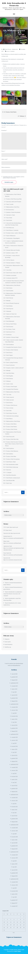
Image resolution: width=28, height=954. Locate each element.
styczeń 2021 (14, 815)
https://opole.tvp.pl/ (14, 527)
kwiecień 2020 (14, 836)
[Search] (23, 492)
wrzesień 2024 (14, 707)
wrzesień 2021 (14, 797)
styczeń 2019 (14, 870)
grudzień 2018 (14, 873)
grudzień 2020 (14, 818)
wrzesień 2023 (14, 737)
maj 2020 (15, 833)
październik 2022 (14, 764)
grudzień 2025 (14, 677)
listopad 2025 (14, 680)
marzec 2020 (14, 839)
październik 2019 (14, 851)
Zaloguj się (7, 639)
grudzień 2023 (14, 728)
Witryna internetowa (5, 167)
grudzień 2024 (14, 698)
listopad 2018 (14, 876)
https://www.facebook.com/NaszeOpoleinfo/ (13, 555)
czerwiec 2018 (14, 885)
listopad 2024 (14, 701)
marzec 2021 (14, 809)
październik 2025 (14, 683)
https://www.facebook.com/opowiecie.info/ (12, 559)
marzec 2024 (14, 719)
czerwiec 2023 (14, 740)
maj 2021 (15, 803)
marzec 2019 (14, 864)
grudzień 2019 (14, 845)
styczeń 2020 (14, 842)
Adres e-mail (4, 159)
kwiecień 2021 (14, 806)
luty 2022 (15, 782)
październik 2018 (14, 879)
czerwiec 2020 (14, 830)
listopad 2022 (14, 761)
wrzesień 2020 (14, 827)
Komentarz (4, 130)
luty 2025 (15, 692)
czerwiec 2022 (14, 770)
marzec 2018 (14, 894)
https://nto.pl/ (9, 530)
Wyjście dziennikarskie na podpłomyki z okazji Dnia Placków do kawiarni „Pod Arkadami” (12, 593)
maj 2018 (15, 888)
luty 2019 (15, 867)
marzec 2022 (14, 779)
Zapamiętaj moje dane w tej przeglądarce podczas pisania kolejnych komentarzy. (13, 177)
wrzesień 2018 (14, 882)
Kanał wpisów (8, 641)
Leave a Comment (10, 51)
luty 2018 (15, 897)
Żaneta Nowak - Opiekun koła (11, 49)
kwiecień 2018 (14, 891)
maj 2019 (15, 860)
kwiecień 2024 (14, 716)
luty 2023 (15, 752)
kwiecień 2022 (14, 776)
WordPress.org (8, 647)
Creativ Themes (17, 951)
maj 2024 (15, 713)
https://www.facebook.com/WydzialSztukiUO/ (13, 538)
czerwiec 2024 (14, 710)
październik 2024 (14, 704)
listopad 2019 (14, 848)
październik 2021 (14, 794)
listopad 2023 (14, 731)
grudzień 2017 (14, 900)
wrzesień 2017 (14, 906)
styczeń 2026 (14, 674)
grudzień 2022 (14, 758)
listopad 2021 (14, 791)
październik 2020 (14, 824)
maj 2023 (15, 743)
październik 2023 (14, 734)
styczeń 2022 (14, 785)
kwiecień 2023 (14, 746)
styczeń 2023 (14, 755)
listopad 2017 (14, 903)
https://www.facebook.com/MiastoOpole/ (12, 543)
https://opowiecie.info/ (15, 533)
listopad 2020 (14, 821)
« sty (13, 932)
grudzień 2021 (14, 788)
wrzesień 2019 (14, 854)
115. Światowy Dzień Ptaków (10, 112)
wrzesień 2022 (14, 767)
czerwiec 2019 (14, 857)
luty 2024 (15, 722)
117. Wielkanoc (21, 116)
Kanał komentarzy (8, 644)
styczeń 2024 (14, 725)
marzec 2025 (14, 689)
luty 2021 (15, 812)
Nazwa (3, 151)
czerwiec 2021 (14, 800)
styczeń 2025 (14, 695)
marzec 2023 (14, 749)
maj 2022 (15, 773)
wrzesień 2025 (14, 686)
